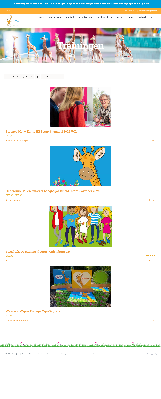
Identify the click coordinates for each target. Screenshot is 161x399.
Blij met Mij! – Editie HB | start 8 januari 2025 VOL (41, 131)
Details (152, 141)
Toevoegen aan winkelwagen (17, 141)
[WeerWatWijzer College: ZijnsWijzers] (80, 286)
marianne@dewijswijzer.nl (148, 11)
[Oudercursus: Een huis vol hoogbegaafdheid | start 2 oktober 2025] (80, 166)
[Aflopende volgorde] (37, 76)
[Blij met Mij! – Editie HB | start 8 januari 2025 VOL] (80, 107)
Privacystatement (67, 354)
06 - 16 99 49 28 (130, 11)
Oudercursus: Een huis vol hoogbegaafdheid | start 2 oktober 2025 (53, 191)
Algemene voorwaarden (83, 354)
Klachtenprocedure (100, 354)
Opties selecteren (13, 200)
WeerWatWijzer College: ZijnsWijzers (33, 311)
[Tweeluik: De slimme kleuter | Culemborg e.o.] (80, 226)
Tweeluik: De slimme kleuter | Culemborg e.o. (38, 252)
